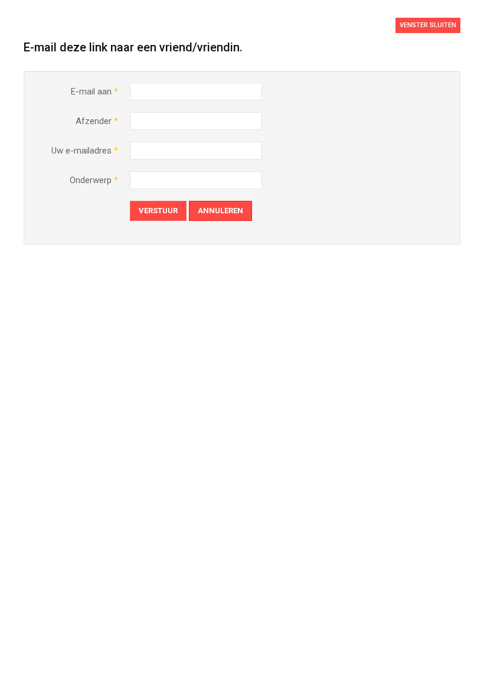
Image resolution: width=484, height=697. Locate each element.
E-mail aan (94, 91)
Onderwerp (94, 180)
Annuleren (220, 210)
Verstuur (158, 210)
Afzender (97, 121)
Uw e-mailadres (84, 150)
